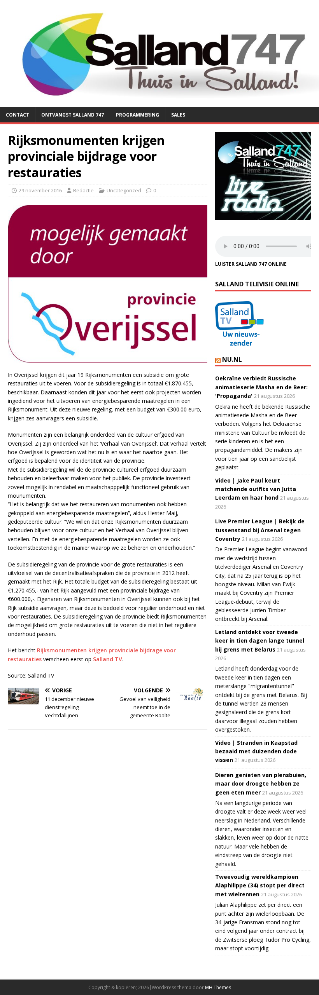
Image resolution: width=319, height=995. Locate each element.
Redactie (83, 190)
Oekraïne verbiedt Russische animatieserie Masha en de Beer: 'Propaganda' (261, 387)
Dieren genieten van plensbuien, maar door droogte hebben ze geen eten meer (260, 783)
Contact (17, 115)
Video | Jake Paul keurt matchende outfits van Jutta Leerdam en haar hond (255, 489)
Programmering (137, 115)
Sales (178, 115)
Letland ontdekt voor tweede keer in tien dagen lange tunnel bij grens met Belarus (259, 640)
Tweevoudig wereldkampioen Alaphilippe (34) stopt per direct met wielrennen (260, 885)
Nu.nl (232, 359)
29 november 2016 (40, 190)
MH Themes (218, 987)
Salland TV (107, 659)
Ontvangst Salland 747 (72, 115)
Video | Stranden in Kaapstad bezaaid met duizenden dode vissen (256, 751)
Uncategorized (124, 190)
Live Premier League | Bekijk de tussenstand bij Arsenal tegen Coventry (260, 530)
